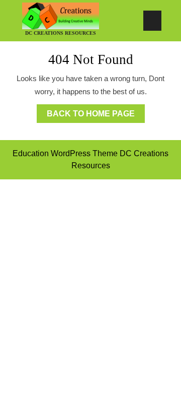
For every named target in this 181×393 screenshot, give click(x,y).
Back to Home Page (96, 111)
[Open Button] (152, 21)
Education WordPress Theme (65, 153)
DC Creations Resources (60, 33)
